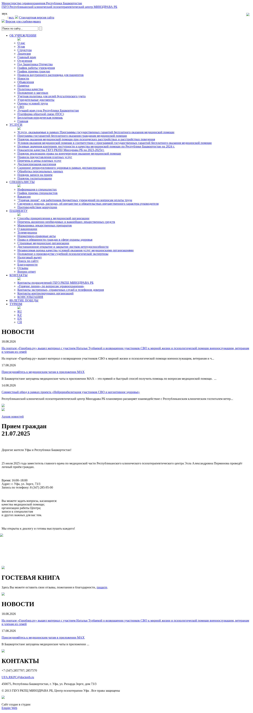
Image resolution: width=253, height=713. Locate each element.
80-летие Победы (23, 300)
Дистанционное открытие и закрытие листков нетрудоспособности (63, 246)
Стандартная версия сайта (36, 17)
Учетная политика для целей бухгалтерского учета (51, 96)
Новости (23, 78)
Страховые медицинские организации (43, 243)
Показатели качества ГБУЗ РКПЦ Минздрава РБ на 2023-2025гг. (60, 150)
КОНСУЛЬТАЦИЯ (30, 297)
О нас (21, 43)
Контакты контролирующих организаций (45, 293)
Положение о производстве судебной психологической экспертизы (62, 254)
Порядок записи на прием (34, 175)
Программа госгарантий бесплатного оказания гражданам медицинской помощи (72, 135)
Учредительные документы (35, 99)
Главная (22, 121)
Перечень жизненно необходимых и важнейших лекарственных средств (66, 222)
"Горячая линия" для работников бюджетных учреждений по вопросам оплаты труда (74, 200)
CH (19, 322)
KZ (19, 315)
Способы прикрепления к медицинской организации (53, 218)
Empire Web (9, 708)
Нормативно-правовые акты (36, 236)
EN (19, 318)
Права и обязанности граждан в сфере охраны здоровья (54, 239)
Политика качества (30, 89)
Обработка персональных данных (40, 171)
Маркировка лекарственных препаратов (44, 225)
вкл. (11, 17)
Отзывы (22, 268)
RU (19, 311)
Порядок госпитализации (34, 178)
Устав (21, 46)
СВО (20, 107)
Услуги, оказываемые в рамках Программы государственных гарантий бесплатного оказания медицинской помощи (95, 132)
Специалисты (22, 182)
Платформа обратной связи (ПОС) (40, 114)
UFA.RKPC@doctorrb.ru (18, 677)
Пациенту (18, 210)
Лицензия (24, 53)
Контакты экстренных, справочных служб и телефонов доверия (60, 289)
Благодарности (27, 264)
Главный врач (26, 57)
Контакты (18, 275)
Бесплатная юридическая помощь (40, 117)
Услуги (15, 124)
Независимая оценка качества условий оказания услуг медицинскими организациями (75, 250)
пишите (102, 587)
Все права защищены (105, 690)
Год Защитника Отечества (35, 64)
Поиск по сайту (28, 261)
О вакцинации (27, 229)
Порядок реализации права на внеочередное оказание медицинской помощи (69, 153)
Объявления (25, 82)
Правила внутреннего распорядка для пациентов (50, 75)
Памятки (23, 85)
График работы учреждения (36, 68)
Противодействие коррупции (37, 207)
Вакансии (24, 196)
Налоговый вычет (29, 257)
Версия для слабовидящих (23, 21)
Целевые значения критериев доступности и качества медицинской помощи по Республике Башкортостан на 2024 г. (96, 146)
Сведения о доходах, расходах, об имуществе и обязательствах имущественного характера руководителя (88, 203)
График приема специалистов (37, 193)
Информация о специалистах (37, 189)
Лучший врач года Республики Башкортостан (48, 110)
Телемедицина (27, 232)
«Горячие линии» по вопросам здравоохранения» (50, 286)
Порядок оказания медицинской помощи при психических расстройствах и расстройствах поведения (86, 139)
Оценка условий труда (32, 103)
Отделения (24, 60)
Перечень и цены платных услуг (39, 160)
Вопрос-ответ (26, 271)
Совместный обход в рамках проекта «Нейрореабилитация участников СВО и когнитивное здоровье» (71, 392)
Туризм (15, 304)
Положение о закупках (32, 92)
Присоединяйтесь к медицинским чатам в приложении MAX (43, 372)
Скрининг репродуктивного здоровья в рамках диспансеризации (61, 167)
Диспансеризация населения (36, 164)
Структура (24, 50)
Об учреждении (22, 35)
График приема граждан (33, 71)
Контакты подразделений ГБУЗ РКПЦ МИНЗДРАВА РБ (55, 282)
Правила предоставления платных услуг (44, 157)
